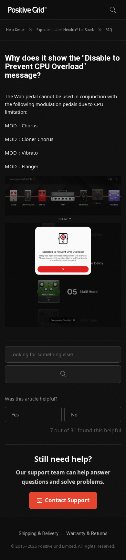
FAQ (109, 30)
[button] (33, 414)
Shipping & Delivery (38, 533)
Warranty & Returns (87, 533)
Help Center (15, 30)
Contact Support (67, 500)
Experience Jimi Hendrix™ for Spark (65, 30)
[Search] (112, 10)
